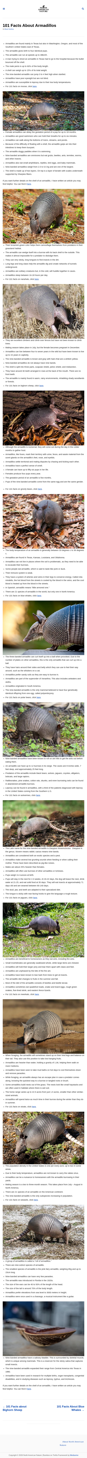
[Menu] (4, 9)
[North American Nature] (43, 9)
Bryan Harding (9, 29)
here (35, 86)
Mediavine (74, 1455)
